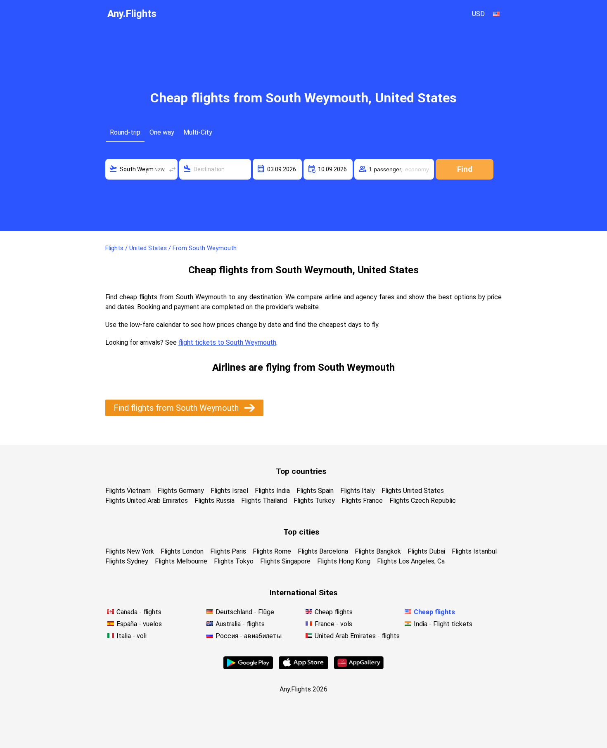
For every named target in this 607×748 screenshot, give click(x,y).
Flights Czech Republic (422, 500)
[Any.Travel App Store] (303, 667)
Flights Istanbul (474, 551)
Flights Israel (229, 491)
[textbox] (141, 169)
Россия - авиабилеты (249, 636)
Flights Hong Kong (343, 561)
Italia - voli (131, 636)
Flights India (272, 491)
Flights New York (129, 551)
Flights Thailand (264, 500)
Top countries (301, 471)
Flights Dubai (426, 551)
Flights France (362, 500)
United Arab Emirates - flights (357, 636)
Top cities (301, 532)
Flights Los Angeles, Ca (411, 561)
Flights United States (413, 491)
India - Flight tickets (443, 624)
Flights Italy (357, 491)
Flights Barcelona (323, 551)
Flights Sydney (126, 561)
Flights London (182, 551)
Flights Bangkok (378, 551)
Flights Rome (272, 551)
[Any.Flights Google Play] (248, 667)
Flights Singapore (285, 561)
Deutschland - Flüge (245, 612)
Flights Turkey (314, 500)
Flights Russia (214, 500)
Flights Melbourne (181, 561)
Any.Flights (131, 13)
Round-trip (125, 132)
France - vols (333, 624)
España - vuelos (139, 624)
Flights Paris (228, 551)
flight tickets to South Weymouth (227, 342)
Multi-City (197, 132)
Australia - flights (240, 624)
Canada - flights (138, 612)
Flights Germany (180, 491)
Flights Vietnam (128, 491)
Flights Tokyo (234, 561)
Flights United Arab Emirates (146, 500)
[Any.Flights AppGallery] (359, 667)
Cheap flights (334, 612)
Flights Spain (315, 491)
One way (161, 132)
